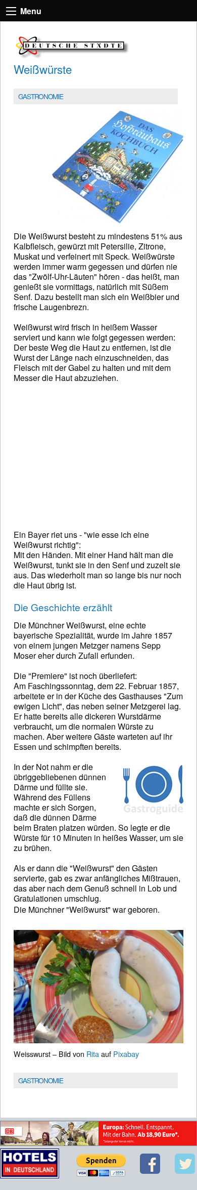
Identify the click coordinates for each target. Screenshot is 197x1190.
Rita (92, 1053)
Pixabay (126, 1053)
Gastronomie (40, 96)
